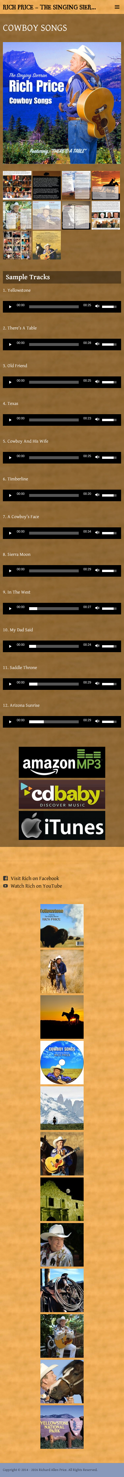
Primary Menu (117, 7)
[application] (62, 307)
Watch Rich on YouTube (36, 886)
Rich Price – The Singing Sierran (49, 6)
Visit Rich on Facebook (35, 878)
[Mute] (97, 307)
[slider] (54, 306)
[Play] (10, 307)
